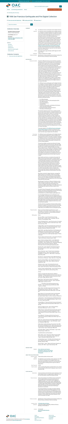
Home (8, 9)
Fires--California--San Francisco (44, 349)
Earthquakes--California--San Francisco (45, 350)
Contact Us (51, 418)
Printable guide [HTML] (28, 20)
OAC (13, 5)
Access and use (11, 50)
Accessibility (51, 417)
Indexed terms (10, 47)
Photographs (40, 352)
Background (10, 46)
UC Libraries (27, 419)
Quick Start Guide (38, 420)
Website (39, 411)
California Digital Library (16, 420)
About (25, 9)
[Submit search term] (60, 6)
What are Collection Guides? (54, 9)
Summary (10, 44)
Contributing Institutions (17, 9)
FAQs (36, 418)
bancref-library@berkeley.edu (43, 410)
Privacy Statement (52, 416)
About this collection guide (13, 49)
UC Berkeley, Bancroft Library (13, 12)
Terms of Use (51, 415)
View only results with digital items (14, 20)
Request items (38, 20)
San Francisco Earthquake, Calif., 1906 (45, 351)
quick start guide (38, 1)
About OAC (37, 416)
